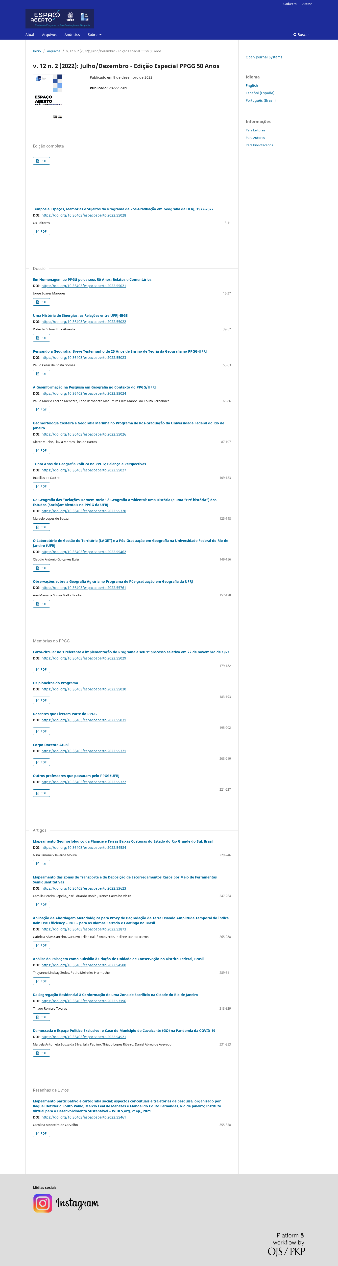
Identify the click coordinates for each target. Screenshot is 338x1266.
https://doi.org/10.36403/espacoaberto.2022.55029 (84, 658)
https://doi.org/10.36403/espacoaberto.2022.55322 (84, 781)
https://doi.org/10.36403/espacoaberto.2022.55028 (84, 215)
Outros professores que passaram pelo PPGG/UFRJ (76, 775)
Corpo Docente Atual (51, 744)
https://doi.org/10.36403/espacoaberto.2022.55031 (84, 720)
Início (37, 51)
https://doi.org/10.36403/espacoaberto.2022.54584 (84, 847)
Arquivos (49, 34)
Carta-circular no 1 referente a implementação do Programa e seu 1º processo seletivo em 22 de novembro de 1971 (131, 652)
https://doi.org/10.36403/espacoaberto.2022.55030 (84, 689)
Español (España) (260, 93)
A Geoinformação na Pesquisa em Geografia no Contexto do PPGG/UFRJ (94, 387)
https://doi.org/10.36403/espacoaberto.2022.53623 (84, 888)
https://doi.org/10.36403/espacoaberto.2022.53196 (84, 1000)
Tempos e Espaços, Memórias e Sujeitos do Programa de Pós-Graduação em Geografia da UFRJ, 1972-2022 (123, 209)
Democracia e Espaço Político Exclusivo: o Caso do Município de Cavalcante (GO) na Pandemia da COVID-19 (124, 1030)
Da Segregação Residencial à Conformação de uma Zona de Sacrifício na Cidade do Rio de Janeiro (115, 994)
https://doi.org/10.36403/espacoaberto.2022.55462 (84, 551)
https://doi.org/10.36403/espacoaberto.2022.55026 (84, 434)
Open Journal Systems (264, 57)
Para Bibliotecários (259, 145)
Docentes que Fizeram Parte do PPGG (65, 713)
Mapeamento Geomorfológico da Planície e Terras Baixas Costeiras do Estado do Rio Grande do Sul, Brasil (123, 841)
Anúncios (72, 34)
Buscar (303, 34)
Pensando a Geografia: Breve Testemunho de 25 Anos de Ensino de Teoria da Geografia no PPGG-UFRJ (120, 351)
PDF (43, 161)
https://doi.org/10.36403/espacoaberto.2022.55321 (84, 751)
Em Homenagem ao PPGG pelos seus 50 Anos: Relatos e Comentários (92, 279)
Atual (29, 34)
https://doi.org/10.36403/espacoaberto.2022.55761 (84, 587)
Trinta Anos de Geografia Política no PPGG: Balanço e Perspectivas (89, 464)
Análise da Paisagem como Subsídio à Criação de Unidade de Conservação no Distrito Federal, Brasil (118, 958)
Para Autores (255, 137)
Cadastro (290, 3)
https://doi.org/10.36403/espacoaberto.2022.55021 (84, 285)
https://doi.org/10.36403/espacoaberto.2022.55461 (84, 1117)
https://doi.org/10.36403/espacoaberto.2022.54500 (84, 965)
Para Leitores (255, 130)
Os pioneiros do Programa (55, 683)
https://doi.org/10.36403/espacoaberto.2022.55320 (84, 511)
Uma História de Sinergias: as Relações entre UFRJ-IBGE (80, 315)
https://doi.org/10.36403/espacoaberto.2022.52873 (84, 929)
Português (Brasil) (261, 100)
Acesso (307, 3)
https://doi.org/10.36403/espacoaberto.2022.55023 (84, 357)
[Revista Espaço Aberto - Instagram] (66, 1212)
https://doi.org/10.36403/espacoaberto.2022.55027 (84, 470)
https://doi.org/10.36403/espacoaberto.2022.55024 (84, 393)
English (252, 85)
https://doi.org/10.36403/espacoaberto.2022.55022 (84, 321)
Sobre (93, 34)
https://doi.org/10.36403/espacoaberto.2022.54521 (84, 1036)
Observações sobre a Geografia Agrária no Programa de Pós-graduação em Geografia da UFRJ (113, 581)
